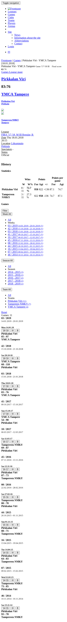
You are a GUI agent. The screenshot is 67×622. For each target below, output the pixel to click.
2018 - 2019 (15, 283)
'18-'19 (5, 330)
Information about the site (27, 37)
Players (11, 23)
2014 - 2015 (15, 272)
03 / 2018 (25, 231)
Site (10, 32)
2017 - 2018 (15, 280)
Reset (4, 312)
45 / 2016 (25, 240)
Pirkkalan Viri (17, 301)
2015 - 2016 (15, 275)
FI (9, 52)
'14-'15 (5, 552)
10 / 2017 (25, 237)
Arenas (11, 26)
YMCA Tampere (18, 306)
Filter (5, 210)
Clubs (11, 17)
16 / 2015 (25, 249)
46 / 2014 (25, 254)
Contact (18, 43)
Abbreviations (21, 40)
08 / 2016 (25, 243)
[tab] (33, 333)
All (9, 219)
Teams (11, 20)
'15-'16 (5, 497)
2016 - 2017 (15, 277)
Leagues (12, 11)
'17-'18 (5, 386)
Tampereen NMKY (19, 304)
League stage (16, 72)
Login (11, 46)
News (17, 34)
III (13, 330)
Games (11, 14)
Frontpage (6, 60)
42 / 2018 (25, 228)
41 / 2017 (25, 234)
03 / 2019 (25, 225)
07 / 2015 (25, 251)
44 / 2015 (25, 246)
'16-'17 (5, 441)
